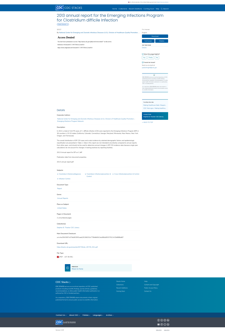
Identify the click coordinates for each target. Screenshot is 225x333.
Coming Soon (149, 9)
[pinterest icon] (161, 324)
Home (114, 9)
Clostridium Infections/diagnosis (70, 174)
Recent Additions (135, 9)
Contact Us (147, 291)
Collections (123, 9)
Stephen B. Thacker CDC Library (68, 227)
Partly (151, 58)
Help (157, 9)
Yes (144, 58)
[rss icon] (168, 324)
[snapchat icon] (164, 324)
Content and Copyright (151, 285)
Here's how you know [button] (162, 2)
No (157, 58)
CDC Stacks (62, 282)
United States (62, 208)
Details (144, 48)
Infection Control (64, 179)
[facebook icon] (158, 320)
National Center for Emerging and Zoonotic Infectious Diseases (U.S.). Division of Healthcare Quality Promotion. (98, 32)
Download (155, 36)
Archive (109, 315)
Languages (97, 315)
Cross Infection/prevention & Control (126, 174)
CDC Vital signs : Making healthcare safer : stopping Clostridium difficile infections (155, 108)
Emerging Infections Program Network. (70, 121)
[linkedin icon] (168, 320)
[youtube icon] (158, 324)
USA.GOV (166, 330)
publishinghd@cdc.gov (149, 68)
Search (166, 9)
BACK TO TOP (148, 122)
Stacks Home (120, 281)
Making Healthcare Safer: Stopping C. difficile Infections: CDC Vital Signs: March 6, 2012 (155, 105)
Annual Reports (62, 198)
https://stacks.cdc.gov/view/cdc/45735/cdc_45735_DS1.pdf (77, 247)
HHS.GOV (159, 330)
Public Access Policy (151, 288)
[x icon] (161, 320)
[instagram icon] (164, 320)
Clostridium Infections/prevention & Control (99, 175)
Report (59, 188)
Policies (86, 315)
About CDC (73, 315)
